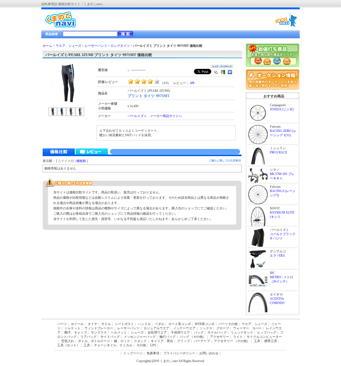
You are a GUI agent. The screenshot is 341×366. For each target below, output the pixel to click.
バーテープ (202, 341)
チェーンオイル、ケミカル (113, 345)
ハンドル (144, 324)
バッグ (199, 332)
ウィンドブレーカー (98, 328)
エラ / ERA (277, 255)
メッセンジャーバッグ (140, 337)
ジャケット (72, 328)
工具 (257, 341)
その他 (141, 345)
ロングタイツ (120, 46)
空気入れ (67, 341)
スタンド (140, 341)
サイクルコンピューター (264, 337)
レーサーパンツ (96, 46)
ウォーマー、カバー (247, 328)
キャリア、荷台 (162, 341)
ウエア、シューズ (68, 46)
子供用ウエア (180, 332)
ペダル (159, 324)
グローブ (222, 328)
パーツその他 (228, 324)
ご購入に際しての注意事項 (225, 160)
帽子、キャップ (75, 332)
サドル (106, 324)
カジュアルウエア (156, 328)
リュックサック (242, 332)
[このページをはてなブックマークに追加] (230, 72)
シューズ (137, 332)
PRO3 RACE (278, 152)
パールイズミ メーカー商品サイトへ (155, 116)
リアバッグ (88, 337)
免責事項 (153, 353)
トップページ (133, 353)
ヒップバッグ (266, 332)
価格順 (81, 161)
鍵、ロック (122, 341)
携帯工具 (270, 341)
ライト (238, 337)
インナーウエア (184, 328)
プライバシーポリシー (179, 353)
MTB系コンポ (204, 324)
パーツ (62, 324)
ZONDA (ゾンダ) (282, 109)
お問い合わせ (208, 353)
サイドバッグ (110, 337)
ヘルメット (119, 332)
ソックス (206, 328)
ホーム (47, 46)
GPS (153, 345)
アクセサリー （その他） (232, 341)
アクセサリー (219, 337)
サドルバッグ (217, 332)
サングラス (99, 332)
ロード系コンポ (179, 324)
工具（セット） (68, 345)
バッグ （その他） (193, 337)
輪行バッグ (168, 337)
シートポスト (124, 324)
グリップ (183, 341)
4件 (192, 83)
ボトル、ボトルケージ (94, 341)
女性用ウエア (157, 332)
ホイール (77, 324)
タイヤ (92, 324)
